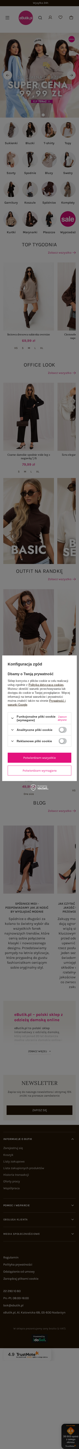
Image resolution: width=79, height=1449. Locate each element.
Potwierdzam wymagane (40, 770)
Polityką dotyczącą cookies (46, 684)
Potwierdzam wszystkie (39, 757)
